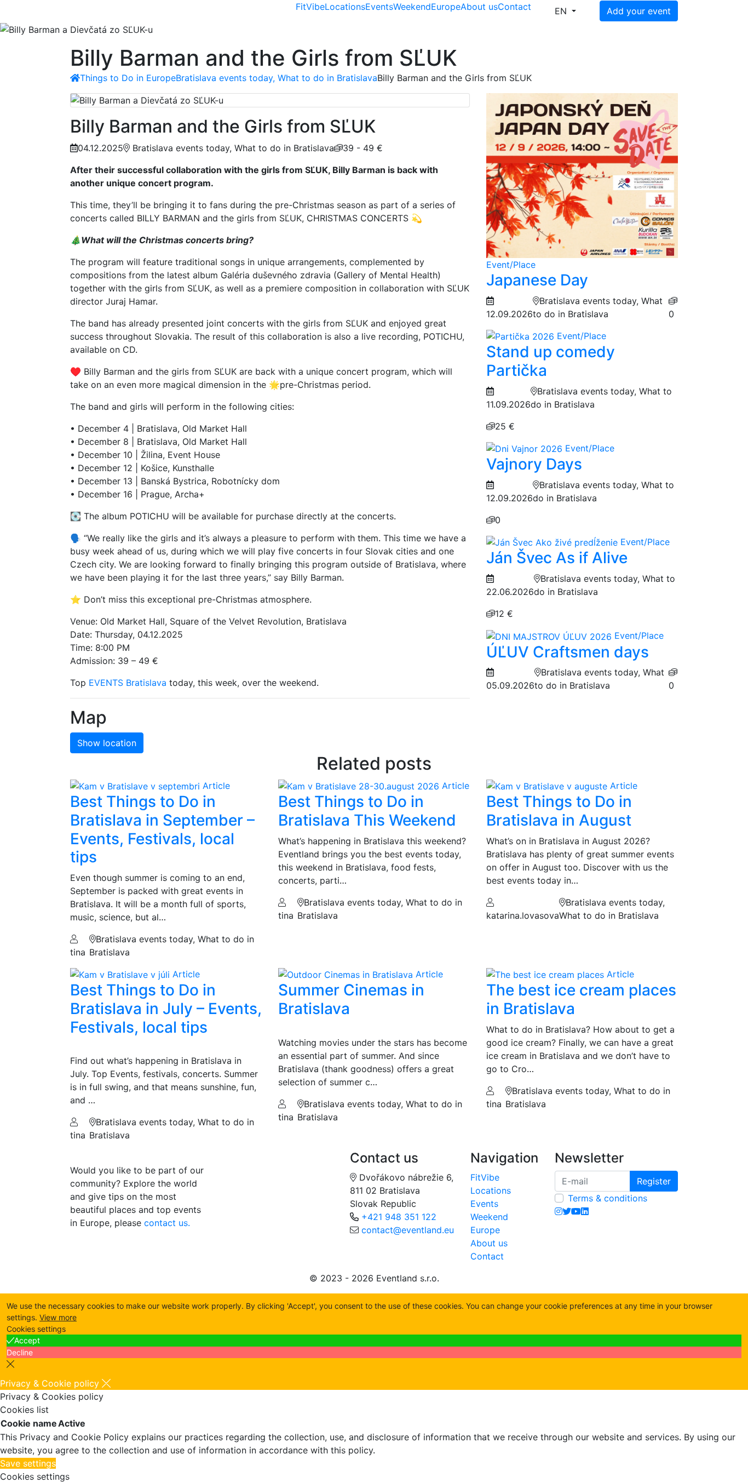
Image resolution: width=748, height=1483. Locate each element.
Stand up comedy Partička (550, 361)
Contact (514, 6)
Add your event (639, 10)
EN (562, 10)
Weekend (412, 6)
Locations (345, 6)
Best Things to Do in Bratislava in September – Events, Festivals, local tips (162, 829)
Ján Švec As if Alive (557, 557)
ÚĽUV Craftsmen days (567, 652)
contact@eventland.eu (407, 1229)
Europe (446, 6)
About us (479, 6)
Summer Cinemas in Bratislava (351, 999)
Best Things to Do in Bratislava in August (559, 810)
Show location (106, 742)
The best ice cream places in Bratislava (581, 999)
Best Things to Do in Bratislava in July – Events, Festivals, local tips (166, 1008)
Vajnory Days (534, 464)
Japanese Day (537, 280)
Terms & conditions (607, 1198)
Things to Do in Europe (128, 77)
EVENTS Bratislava (127, 682)
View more (58, 1317)
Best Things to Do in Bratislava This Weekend (367, 810)
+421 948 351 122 (398, 1216)
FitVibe (310, 6)
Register (654, 1181)
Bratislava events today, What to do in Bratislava (276, 77)
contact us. (167, 1222)
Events (379, 6)
